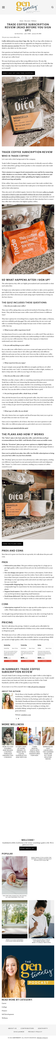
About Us (12, 1028)
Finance (4, 1011)
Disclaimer (19, 1032)
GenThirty (43, 1028)
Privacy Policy (35, 1032)
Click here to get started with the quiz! (15, 428)
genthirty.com (26, 715)
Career (4, 1003)
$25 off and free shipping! (36, 687)
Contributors (27, 1028)
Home (21, 20)
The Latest (27, 20)
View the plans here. (12, 544)
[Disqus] (28, 780)
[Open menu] (3, 7)
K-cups (20, 321)
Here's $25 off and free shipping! (18, 73)
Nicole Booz (19, 33)
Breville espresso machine (10, 46)
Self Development (8, 1014)
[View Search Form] (52, 7)
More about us (27, 848)
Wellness (33, 20)
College (4, 1007)
